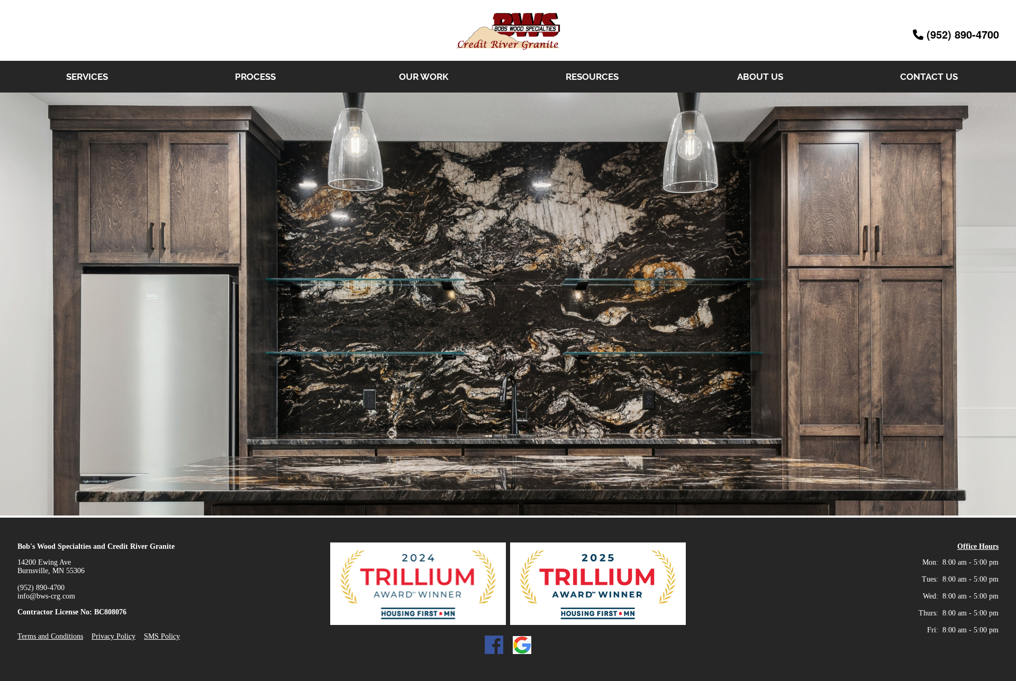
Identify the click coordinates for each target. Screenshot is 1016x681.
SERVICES (87, 76)
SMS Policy (162, 636)
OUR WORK (423, 76)
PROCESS (255, 76)
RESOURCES (592, 76)
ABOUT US (760, 76)
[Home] (508, 55)
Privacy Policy (113, 636)
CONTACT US (929, 76)
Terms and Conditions (50, 636)
